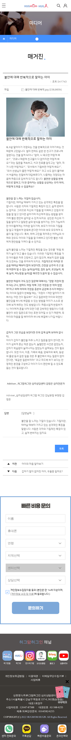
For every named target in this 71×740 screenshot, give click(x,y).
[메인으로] (36, 5)
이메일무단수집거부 (53, 676)
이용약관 (33, 676)
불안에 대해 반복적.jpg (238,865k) (43, 89)
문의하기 (35, 608)
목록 (61, 448)
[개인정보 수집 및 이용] (22, 594)
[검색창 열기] (59, 6)
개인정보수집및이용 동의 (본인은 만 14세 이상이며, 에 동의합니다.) (36, 592)
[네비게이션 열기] (4, 5)
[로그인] (65, 6)
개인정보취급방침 (14, 676)
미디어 (13, 38)
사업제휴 (35, 679)
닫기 (67, 681)
